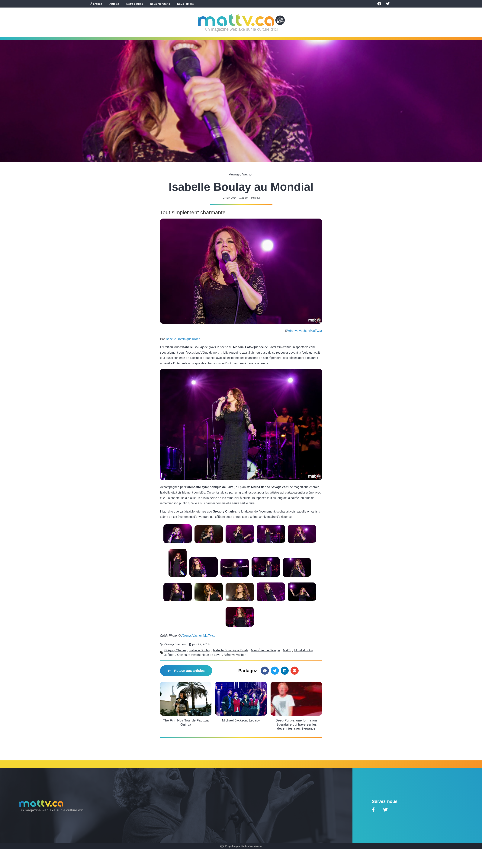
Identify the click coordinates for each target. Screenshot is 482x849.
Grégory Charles (175, 650)
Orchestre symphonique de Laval (199, 654)
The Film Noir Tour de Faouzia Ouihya (186, 722)
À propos (96, 3)
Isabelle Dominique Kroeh (182, 339)
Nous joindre (185, 3)
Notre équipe (134, 3)
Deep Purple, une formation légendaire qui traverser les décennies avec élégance (296, 724)
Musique (255, 197)
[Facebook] (379, 4)
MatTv (287, 650)
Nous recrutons (160, 3)
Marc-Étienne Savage (265, 650)
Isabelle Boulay (199, 650)
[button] (265, 671)
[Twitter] (387, 4)
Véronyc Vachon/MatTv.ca (304, 330)
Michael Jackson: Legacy (241, 720)
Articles (114, 3)
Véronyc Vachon (235, 654)
